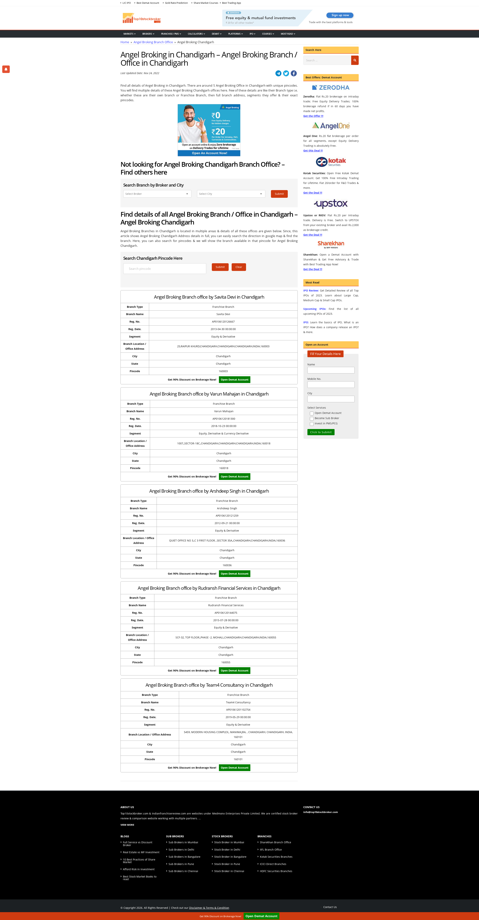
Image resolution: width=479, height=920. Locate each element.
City (309, 393)
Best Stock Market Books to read (139, 878)
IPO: (306, 322)
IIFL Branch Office (271, 849)
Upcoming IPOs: (314, 309)
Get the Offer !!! (313, 116)
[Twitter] (286, 73)
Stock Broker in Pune (227, 864)
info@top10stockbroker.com (320, 812)
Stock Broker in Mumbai (229, 842)
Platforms (234, 33)
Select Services (316, 407)
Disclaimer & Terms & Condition (209, 908)
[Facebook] (294, 73)
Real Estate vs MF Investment (141, 852)
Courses (267, 33)
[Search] (355, 60)
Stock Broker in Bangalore (230, 856)
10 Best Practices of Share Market (139, 861)
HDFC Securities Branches (276, 871)
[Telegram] (278, 73)
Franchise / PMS (170, 33)
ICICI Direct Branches (273, 864)
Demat (215, 33)
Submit (279, 194)
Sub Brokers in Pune (181, 864)
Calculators (195, 33)
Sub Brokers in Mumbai (183, 842)
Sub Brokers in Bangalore (184, 856)
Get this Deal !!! (313, 150)
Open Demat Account (261, 916)
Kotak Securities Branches (276, 856)
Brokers (147, 33)
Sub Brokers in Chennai (183, 871)
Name (311, 364)
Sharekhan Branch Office (275, 842)
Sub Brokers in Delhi (181, 849)
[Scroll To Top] (472, 905)
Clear (239, 267)
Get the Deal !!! (312, 192)
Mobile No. (314, 379)
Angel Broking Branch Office (153, 42)
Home (124, 42)
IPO (251, 33)
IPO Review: (311, 290)
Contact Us (330, 907)
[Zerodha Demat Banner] (290, 18)
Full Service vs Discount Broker (137, 843)
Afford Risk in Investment (139, 869)
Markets (128, 33)
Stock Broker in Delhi (227, 849)
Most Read (287, 33)
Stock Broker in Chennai (229, 871)
